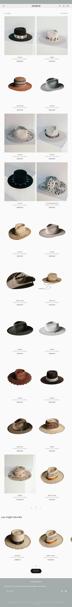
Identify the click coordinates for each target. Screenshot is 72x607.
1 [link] (31, 507)
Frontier (52, 349)
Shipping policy (49, 602)
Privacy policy (30, 602)
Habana (52, 398)
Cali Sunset (20, 106)
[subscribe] (34, 591)
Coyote (52, 252)
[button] (4, 6)
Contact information (60, 602)
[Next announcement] (69, 2)
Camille (52, 106)
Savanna (17, 555)
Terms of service (40, 602)
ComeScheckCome (52, 203)
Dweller (20, 349)
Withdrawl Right (36, 581)
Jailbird (20, 495)
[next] (40, 566)
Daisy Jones (20, 300)
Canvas (20, 154)
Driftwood (52, 300)
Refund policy (22, 602)
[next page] (41, 508)
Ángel (52, 57)
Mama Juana (52, 495)
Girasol (20, 398)
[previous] (32, 566)
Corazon (20, 252)
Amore (20, 57)
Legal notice (37, 604)
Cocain (20, 203)
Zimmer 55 (13, 602)
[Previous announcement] (3, 2)
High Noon (20, 447)
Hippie (52, 447)
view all (36, 571)
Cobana (52, 154)
